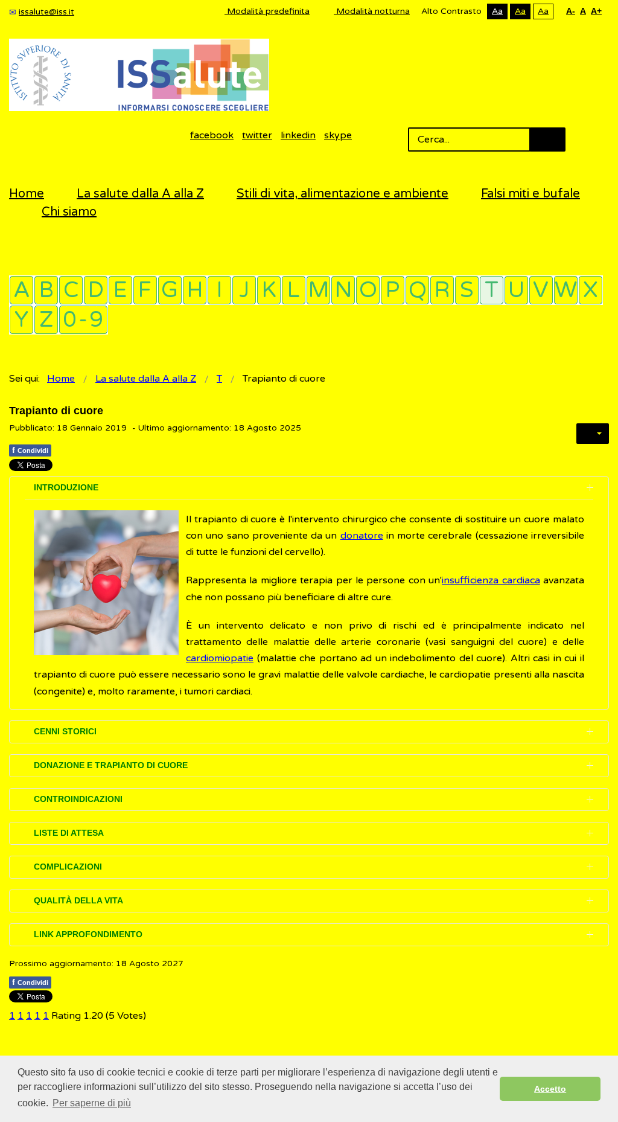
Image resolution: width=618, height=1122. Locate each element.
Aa (497, 11)
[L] (293, 290)
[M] (318, 290)
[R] (442, 290)
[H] (194, 290)
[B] (46, 290)
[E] (120, 290)
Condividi (30, 450)
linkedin (298, 135)
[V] (541, 290)
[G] (170, 290)
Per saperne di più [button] (92, 1103)
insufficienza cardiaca (491, 580)
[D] (95, 290)
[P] (392, 290)
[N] (343, 290)
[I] (219, 290)
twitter (257, 135)
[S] (466, 290)
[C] (71, 290)
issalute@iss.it (46, 12)
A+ (596, 11)
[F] (145, 290)
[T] (491, 290)
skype (338, 135)
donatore (361, 536)
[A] (21, 290)
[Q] (417, 290)
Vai (547, 139)
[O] (367, 290)
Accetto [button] (550, 1089)
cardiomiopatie (219, 658)
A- (570, 11)
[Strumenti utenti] (592, 433)
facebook (212, 135)
